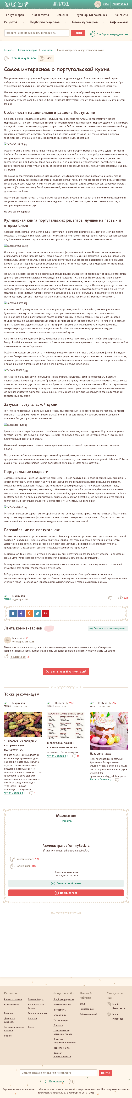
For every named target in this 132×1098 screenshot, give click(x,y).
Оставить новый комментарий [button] (66, 671)
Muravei (17, 638)
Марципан (18, 596)
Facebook (21, 613)
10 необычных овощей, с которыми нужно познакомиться (20, 745)
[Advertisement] (66, 943)
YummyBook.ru (61, 4)
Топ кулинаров (14, 15)
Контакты (121, 15)
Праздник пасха (100, 753)
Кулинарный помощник (92, 15)
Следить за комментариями (109, 628)
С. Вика (102, 703)
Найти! (78, 33)
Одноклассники (29, 613)
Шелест (59, 703)
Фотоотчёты (40, 15)
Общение (63, 15)
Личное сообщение (68, 883)
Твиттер (37, 613)
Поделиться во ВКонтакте (13, 613)
